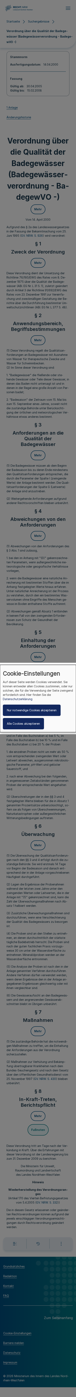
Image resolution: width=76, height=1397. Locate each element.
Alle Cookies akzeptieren (23, 723)
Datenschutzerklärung (17, 699)
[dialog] (38, 698)
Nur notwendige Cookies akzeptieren (32, 710)
